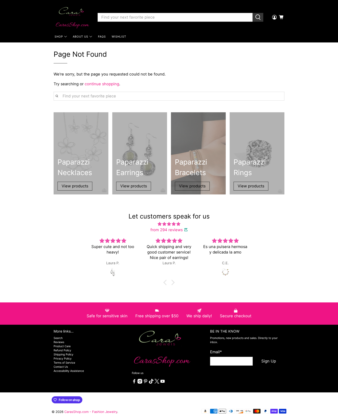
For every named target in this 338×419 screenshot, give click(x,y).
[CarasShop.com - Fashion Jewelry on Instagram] (140, 382)
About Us (80, 36)
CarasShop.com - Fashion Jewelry (90, 412)
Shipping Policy (63, 354)
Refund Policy (62, 350)
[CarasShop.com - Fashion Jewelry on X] (157, 382)
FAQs (102, 36)
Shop (59, 36)
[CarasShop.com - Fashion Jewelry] (72, 17)
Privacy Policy (63, 358)
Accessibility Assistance (69, 370)
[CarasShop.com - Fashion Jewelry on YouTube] (162, 382)
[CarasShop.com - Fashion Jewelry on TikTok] (151, 382)
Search (58, 338)
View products (75, 186)
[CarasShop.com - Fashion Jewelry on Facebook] (134, 382)
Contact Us (61, 366)
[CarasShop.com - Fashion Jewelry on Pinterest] (145, 382)
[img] (169, 224)
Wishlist (119, 36)
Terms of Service (64, 362)
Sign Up (268, 361)
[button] (166, 282)
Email (216, 352)
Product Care (62, 346)
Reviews (59, 342)
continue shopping (102, 84)
